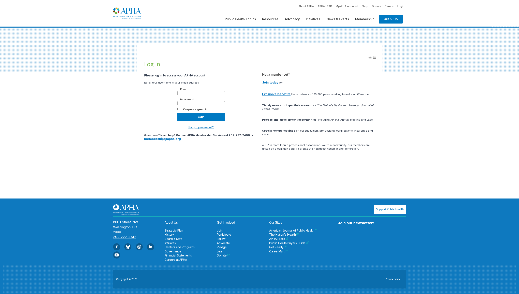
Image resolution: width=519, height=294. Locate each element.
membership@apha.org (162, 139)
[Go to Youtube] (116, 255)
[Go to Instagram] (139, 246)
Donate (376, 6)
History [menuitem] (169, 234)
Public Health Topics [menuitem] (240, 19)
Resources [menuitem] (270, 19)
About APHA (306, 6)
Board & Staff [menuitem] (173, 238)
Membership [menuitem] (364, 19)
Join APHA (391, 19)
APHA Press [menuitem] (277, 238)
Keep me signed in (195, 109)
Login (400, 6)
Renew (389, 6)
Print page (370, 57)
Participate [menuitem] (224, 234)
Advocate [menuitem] (223, 243)
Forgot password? (201, 127)
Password (187, 99)
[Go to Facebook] (116, 246)
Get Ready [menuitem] (276, 247)
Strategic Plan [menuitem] (174, 230)
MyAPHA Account (347, 6)
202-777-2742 (124, 237)
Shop (365, 6)
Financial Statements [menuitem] (178, 255)
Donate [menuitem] (222, 255)
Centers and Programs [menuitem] (180, 247)
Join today (270, 82)
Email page (374, 57)
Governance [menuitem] (173, 251)
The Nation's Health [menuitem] (282, 234)
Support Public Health (390, 209)
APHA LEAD (325, 6)
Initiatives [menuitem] (313, 19)
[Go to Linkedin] (150, 246)
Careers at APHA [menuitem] (176, 259)
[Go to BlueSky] (127, 246)
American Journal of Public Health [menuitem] (291, 230)
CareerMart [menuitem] (276, 251)
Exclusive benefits (276, 94)
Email (183, 89)
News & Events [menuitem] (337, 19)
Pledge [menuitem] (222, 247)
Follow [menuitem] (221, 238)
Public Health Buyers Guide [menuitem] (287, 243)
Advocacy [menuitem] (292, 19)
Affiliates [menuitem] (170, 243)
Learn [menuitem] (220, 251)
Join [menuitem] (220, 230)
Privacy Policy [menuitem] (392, 279)
